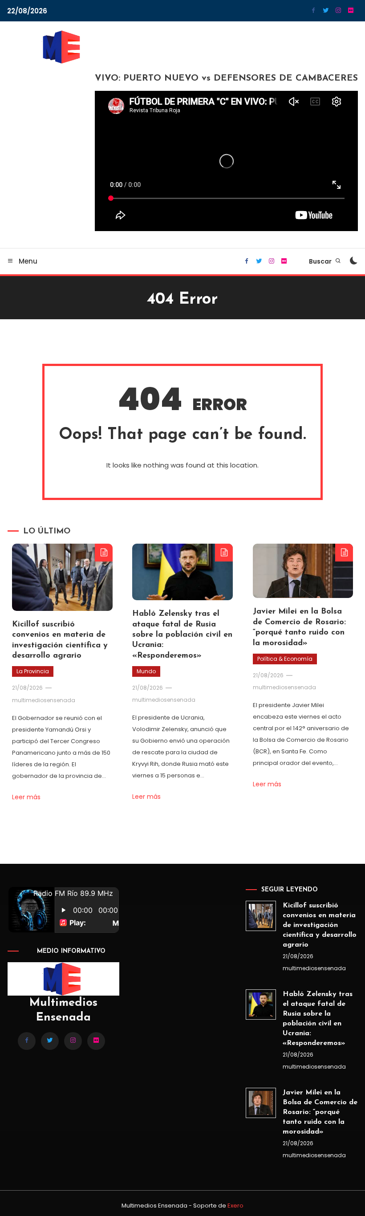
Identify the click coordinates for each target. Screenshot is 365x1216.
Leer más (26, 797)
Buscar (321, 261)
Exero (235, 1205)
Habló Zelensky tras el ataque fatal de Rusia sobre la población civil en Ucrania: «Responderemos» (182, 635)
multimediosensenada (43, 700)
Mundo (146, 671)
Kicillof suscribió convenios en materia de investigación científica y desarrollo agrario (320, 925)
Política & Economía (284, 659)
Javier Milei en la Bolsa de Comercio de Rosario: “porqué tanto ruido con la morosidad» (320, 1112)
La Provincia (32, 671)
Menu (27, 261)
